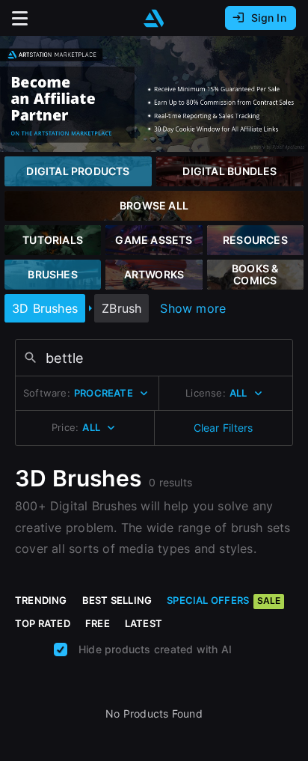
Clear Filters (223, 427)
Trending (41, 600)
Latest (143, 623)
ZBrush (121, 308)
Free (97, 623)
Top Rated (42, 623)
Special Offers (223, 600)
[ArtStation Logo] (154, 18)
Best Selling (117, 600)
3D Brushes (45, 308)
